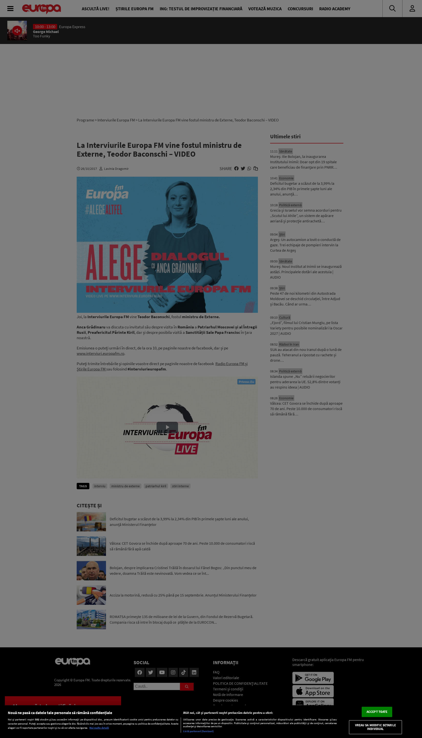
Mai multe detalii (99, 727)
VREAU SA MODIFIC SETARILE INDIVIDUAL (375, 727)
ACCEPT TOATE (377, 712)
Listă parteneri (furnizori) (198, 731)
